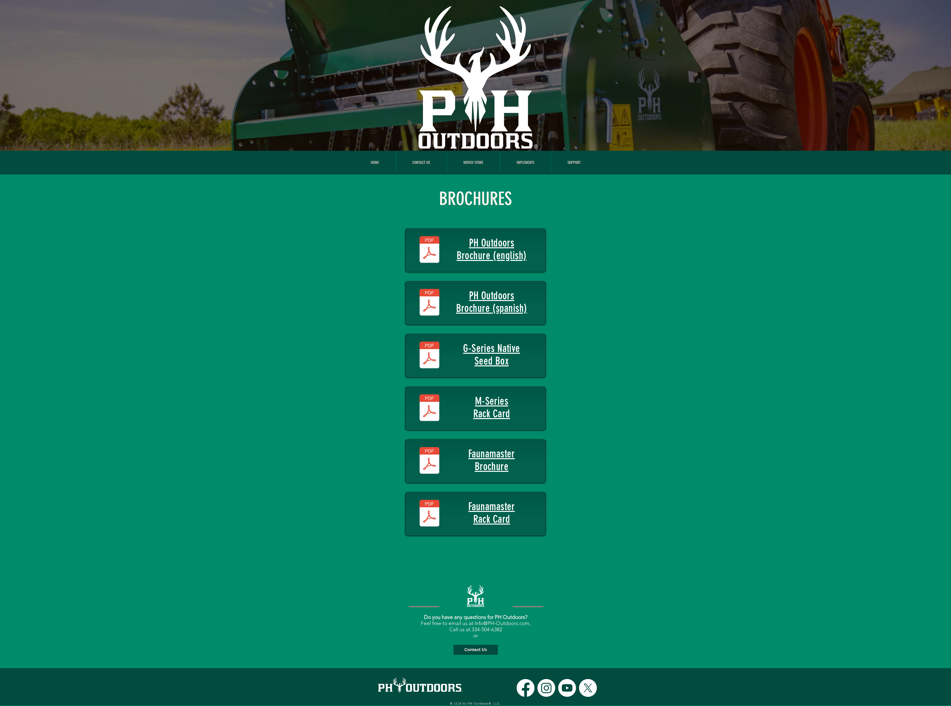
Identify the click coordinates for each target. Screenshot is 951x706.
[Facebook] (525, 688)
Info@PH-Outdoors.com (502, 623)
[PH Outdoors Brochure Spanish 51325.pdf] (429, 303)
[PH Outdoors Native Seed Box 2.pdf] (429, 355)
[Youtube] (567, 688)
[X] (588, 688)
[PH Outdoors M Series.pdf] (429, 408)
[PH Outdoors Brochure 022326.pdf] (429, 250)
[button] (525, 162)
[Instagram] (546, 688)
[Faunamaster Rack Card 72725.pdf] (429, 514)
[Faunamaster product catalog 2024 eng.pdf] (429, 461)
